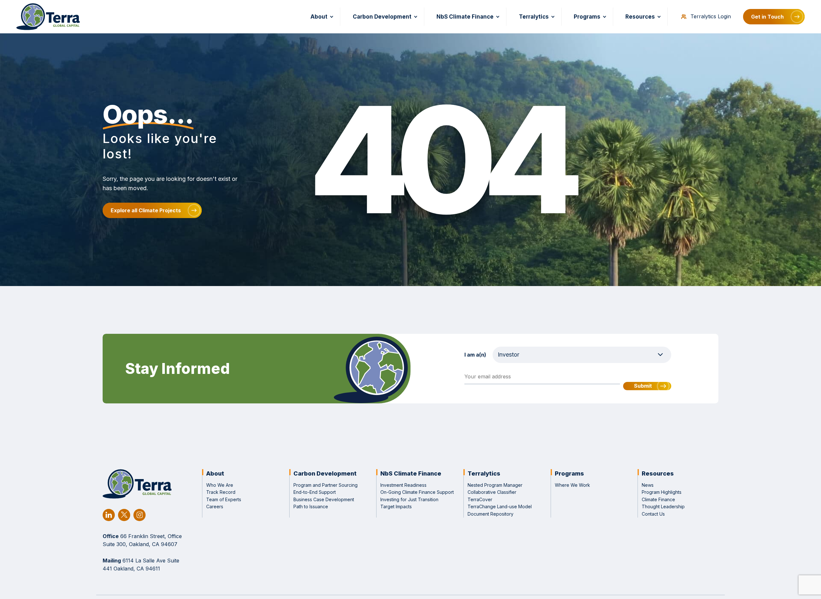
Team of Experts (223, 499)
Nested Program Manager (495, 485)
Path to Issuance (310, 506)
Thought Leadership (663, 506)
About (318, 16)
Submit (643, 386)
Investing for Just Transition (409, 499)
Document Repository (490, 514)
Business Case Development (323, 499)
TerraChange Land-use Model (500, 506)
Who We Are (219, 485)
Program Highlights (661, 492)
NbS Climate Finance (465, 16)
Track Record (220, 492)
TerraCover (480, 499)
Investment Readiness (403, 485)
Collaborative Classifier (492, 492)
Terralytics (534, 16)
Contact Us (653, 514)
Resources (640, 16)
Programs (587, 16)
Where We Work (572, 485)
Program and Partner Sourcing (325, 485)
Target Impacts (396, 506)
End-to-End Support (314, 492)
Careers (214, 506)
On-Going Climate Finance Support (417, 492)
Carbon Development (382, 16)
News (648, 485)
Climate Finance (658, 499)
